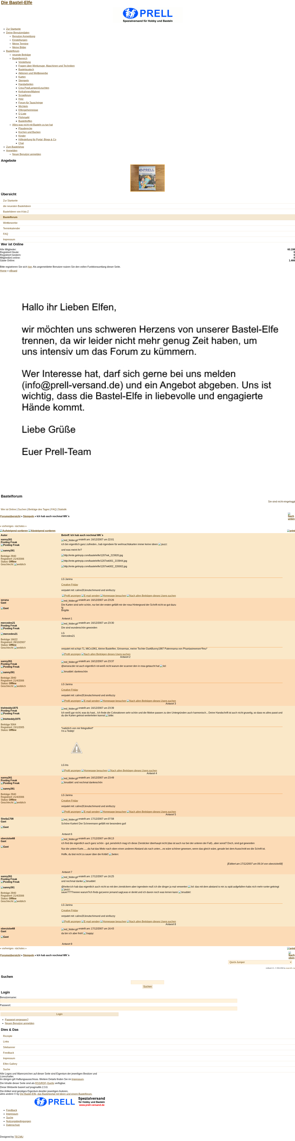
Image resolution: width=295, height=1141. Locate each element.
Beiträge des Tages (38, 509)
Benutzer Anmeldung (23, 36)
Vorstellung (24, 62)
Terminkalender (11, 228)
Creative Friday (69, 584)
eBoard (13, 270)
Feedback (8, 1052)
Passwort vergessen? (16, 1019)
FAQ (5, 234)
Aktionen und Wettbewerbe (33, 73)
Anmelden (11, 150)
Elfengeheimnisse (28, 110)
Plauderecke (25, 128)
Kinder (22, 136)
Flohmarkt (23, 117)
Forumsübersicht (10, 516)
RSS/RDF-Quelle (44, 1083)
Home (3, 270)
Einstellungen (19, 40)
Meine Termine (20, 43)
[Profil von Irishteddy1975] (71, 770)
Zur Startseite (13, 29)
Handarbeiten (25, 84)
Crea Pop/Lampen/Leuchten (33, 88)
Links (6, 1041)
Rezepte (7, 1036)
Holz (21, 99)
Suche (6, 1069)
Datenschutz (13, 1125)
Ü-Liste (22, 113)
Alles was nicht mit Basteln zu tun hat (32, 124)
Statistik (62, 509)
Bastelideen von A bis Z (16, 211)
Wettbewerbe (10, 223)
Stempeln (23, 80)
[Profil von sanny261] (71, 595)
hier (30, 266)
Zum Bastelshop (15, 147)
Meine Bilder (19, 47)
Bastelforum (12, 51)
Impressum (9, 239)
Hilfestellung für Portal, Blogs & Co (37, 139)
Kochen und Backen (29, 132)
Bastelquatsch (26, 69)
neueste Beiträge (21, 54)
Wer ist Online (8, 509)
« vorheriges (7, 526)
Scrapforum (24, 95)
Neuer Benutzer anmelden (26, 154)
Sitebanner (9, 1047)
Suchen (22, 509)
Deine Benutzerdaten (17, 32)
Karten (22, 77)
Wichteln (23, 106)
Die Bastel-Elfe (16, 2)
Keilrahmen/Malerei (29, 91)
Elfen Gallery (10, 1064)
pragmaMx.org (290, 968)
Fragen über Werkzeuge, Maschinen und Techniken (46, 65)
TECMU (18, 1136)
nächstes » (21, 526)
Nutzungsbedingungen (18, 1121)
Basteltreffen (25, 121)
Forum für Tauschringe (30, 102)
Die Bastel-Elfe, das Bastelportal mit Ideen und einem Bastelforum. (56, 1094)
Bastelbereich (19, 58)
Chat (21, 143)
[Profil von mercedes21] (71, 654)
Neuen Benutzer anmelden (19, 1023)
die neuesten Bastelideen (17, 206)
